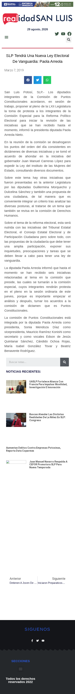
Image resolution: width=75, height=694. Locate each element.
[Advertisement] (37, 528)
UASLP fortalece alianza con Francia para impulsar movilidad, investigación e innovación (48, 384)
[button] (6, 37)
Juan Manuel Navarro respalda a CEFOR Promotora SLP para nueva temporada (48, 464)
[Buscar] (64, 362)
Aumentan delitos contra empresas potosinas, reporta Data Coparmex (33, 449)
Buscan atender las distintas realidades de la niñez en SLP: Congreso (47, 417)
